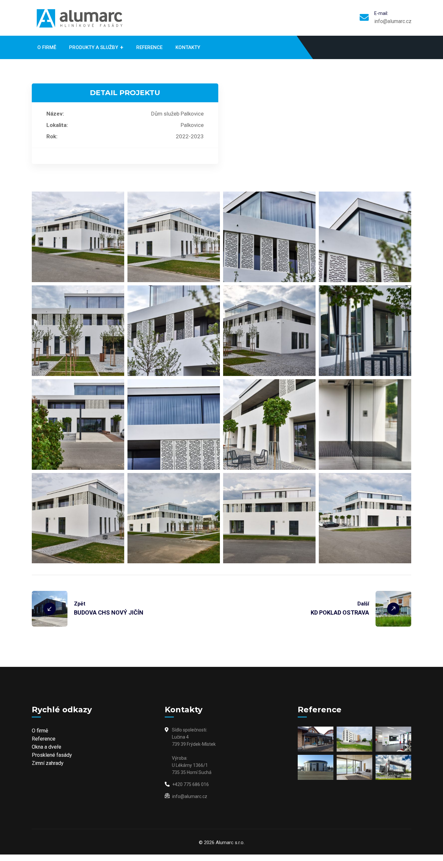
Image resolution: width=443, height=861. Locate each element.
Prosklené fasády (52, 755)
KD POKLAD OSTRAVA (340, 612)
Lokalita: (57, 125)
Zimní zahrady (48, 763)
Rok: (51, 136)
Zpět (79, 604)
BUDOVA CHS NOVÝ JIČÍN (108, 612)
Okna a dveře (46, 747)
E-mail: (381, 13)
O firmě (40, 731)
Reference (43, 739)
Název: (55, 113)
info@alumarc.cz (393, 21)
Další (363, 604)
